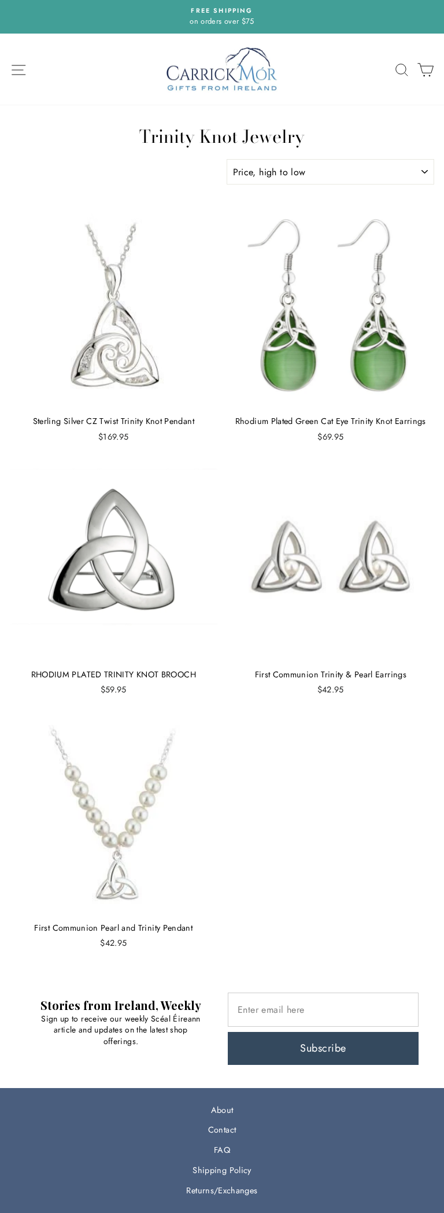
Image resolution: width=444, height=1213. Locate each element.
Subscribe (323, 1048)
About (222, 1110)
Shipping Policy (222, 1170)
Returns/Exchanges (221, 1190)
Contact (222, 1129)
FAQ (222, 1150)
